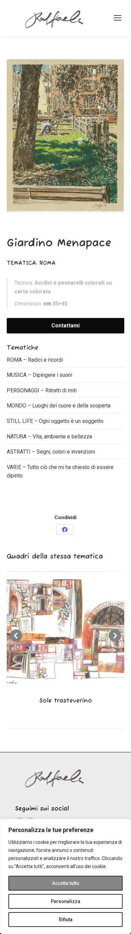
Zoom (56, 629)
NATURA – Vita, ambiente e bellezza (49, 436)
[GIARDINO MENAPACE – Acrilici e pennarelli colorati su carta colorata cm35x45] (65, 135)
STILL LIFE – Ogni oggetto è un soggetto (55, 421)
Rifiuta (66, 919)
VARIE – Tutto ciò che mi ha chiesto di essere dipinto (60, 471)
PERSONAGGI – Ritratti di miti (42, 390)
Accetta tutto (65, 883)
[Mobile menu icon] (117, 18)
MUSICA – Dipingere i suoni (39, 375)
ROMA (48, 263)
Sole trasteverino (65, 701)
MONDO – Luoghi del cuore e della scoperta (59, 405)
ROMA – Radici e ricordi (35, 360)
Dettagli (74, 629)
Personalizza (65, 901)
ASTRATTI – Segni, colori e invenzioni (51, 451)
